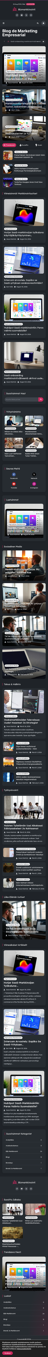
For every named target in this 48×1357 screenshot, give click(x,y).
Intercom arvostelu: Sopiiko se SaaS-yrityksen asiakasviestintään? (23, 281)
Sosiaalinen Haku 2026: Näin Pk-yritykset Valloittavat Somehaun (23, 604)
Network (34, 478)
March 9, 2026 (37, 752)
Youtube (14, 488)
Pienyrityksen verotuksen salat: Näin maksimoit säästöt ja (29, 156)
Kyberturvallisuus (23, 864)
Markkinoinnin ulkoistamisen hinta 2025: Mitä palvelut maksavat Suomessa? (34, 435)
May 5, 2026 (25, 576)
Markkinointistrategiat (14, 100)
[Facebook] (14, 474)
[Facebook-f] (17, 15)
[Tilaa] (43, 23)
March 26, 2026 (26, 642)
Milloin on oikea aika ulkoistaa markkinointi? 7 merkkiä (13, 435)
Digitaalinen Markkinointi (13, 276)
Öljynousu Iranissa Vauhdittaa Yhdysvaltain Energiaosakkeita (29, 763)
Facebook (14, 478)
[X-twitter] (26, 15)
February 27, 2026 (38, 889)
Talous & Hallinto (11, 716)
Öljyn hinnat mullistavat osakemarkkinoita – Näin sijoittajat (26, 748)
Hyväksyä (7, 1353)
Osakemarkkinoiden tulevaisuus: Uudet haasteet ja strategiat (22, 721)
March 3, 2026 (37, 768)
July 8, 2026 (15, 137)
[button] (5, 66)
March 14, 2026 (25, 832)
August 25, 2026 (22, 287)
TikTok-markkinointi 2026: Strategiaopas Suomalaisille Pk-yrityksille (23, 637)
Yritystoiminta (10, 428)
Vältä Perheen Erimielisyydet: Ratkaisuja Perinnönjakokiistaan (27, 170)
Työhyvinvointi (10, 822)
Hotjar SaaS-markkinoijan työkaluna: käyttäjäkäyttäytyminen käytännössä (24, 235)
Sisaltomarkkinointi (12, 127)
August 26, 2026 (25, 239)
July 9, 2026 (15, 110)
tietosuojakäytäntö (24, 1349)
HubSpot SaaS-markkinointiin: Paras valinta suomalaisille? (23, 329)
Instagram (34, 488)
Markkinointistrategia (14, 71)
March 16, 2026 (25, 726)
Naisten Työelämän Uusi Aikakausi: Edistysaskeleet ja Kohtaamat (23, 827)
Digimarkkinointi (10, 229)
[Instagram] (31, 15)
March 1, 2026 (36, 873)
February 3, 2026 (38, 783)
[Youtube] (21, 15)
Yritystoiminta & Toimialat (26, 849)
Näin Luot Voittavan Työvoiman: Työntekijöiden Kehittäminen (13, 457)
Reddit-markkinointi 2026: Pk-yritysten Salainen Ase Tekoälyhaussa (22, 572)
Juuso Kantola (13, 83)
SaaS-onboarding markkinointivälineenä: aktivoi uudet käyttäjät (22, 79)
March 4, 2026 (37, 858)
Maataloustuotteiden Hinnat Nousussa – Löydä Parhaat (11, 1246)
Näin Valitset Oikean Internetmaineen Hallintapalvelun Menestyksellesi (30, 885)
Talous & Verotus (21, 152)
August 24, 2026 (25, 334)
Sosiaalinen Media (12, 566)
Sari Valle (9, 287)
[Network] (34, 474)
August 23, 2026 (27, 83)
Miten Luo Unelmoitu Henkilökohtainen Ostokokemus (33, 1223)
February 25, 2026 (27, 674)
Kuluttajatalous (31, 1217)
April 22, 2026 (21, 609)
